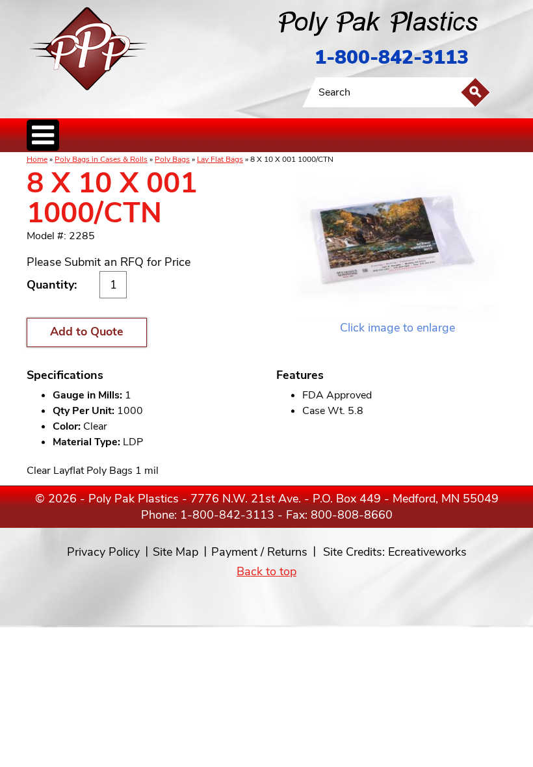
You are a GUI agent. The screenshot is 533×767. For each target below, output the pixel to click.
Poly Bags (172, 159)
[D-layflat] (397, 244)
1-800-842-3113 (392, 57)
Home (37, 159)
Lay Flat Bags (220, 159)
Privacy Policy (103, 552)
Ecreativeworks (427, 552)
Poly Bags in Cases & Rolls (101, 159)
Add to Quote (87, 331)
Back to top (266, 571)
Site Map (175, 552)
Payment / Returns (259, 552)
